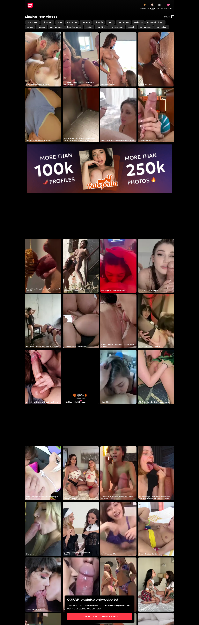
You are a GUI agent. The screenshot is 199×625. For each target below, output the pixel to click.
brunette (145, 27)
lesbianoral (74, 27)
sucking (72, 22)
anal (59, 22)
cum (110, 22)
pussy (41, 27)
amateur (32, 22)
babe (89, 27)
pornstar (161, 27)
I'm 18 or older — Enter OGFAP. (99, 616)
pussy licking (155, 22)
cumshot (123, 22)
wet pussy (56, 27)
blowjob (47, 22)
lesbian (138, 22)
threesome (116, 27)
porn (30, 27)
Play (167, 16)
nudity (101, 27)
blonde (99, 22)
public (131, 27)
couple (86, 22)
